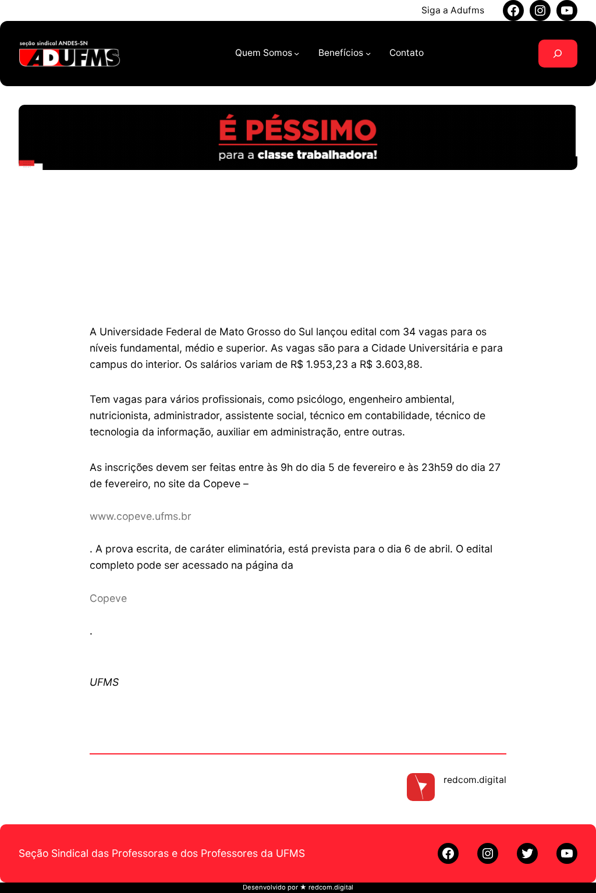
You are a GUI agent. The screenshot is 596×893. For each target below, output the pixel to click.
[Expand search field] (557, 54)
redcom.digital (475, 779)
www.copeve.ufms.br (140, 516)
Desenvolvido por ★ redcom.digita (297, 887)
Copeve (108, 598)
